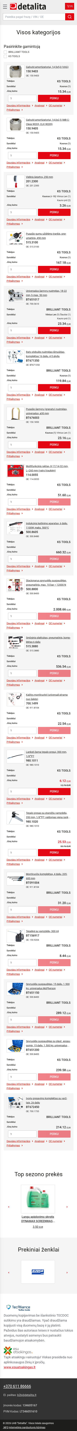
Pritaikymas (13, 109)
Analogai (39, 105)
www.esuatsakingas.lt (19, 1367)
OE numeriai (55, 105)
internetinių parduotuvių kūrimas (27, 1427)
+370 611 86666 (17, 1386)
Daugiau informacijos (18, 105)
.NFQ (6, 1427)
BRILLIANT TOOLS (18, 52)
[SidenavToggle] (4, 6)
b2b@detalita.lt (26, 1395)
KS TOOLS (14, 56)
